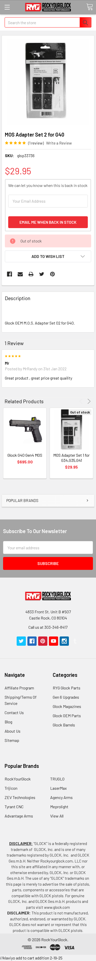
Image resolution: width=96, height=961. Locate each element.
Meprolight (59, 806)
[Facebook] (9, 274)
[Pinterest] (52, 274)
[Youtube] (53, 641)
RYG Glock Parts (66, 687)
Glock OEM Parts (67, 715)
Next (88, 401)
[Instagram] (64, 641)
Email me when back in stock (48, 222)
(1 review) (36, 142)
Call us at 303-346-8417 (48, 627)
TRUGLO (57, 778)
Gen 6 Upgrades (66, 697)
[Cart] (89, 7)
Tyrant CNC (14, 806)
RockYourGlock (18, 778)
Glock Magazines (67, 706)
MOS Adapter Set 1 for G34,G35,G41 (71, 458)
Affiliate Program (19, 687)
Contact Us (14, 712)
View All (56, 815)
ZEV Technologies (20, 797)
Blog (8, 721)
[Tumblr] (75, 641)
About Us (12, 731)
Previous (82, 401)
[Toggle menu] (7, 7)
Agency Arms (61, 797)
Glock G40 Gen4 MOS (24, 455)
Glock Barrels (64, 724)
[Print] (31, 274)
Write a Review (59, 142)
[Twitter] (41, 274)
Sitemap (12, 740)
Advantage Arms (19, 815)
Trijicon (11, 788)
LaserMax (58, 788)
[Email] (20, 274)
